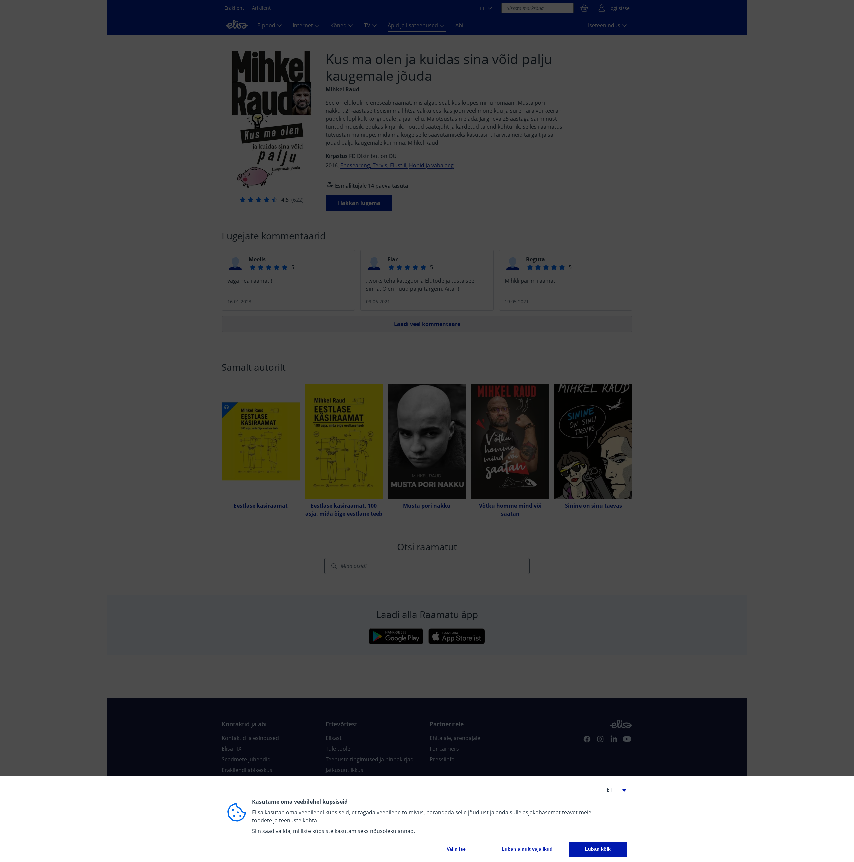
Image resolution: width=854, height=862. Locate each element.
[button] (613, 790)
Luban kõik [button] (598, 849)
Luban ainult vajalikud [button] (527, 849)
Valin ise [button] (456, 849)
